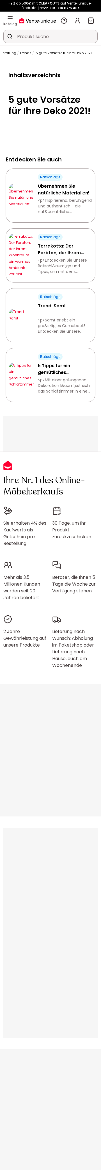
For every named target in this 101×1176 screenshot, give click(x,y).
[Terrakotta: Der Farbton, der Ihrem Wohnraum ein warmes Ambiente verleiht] (21, 255)
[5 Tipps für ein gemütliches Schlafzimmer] (21, 374)
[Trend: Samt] (21, 315)
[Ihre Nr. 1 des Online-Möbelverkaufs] (37, 20)
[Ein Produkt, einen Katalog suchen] (10, 36)
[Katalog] (10, 18)
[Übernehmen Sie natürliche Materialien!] (21, 195)
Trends (25, 53)
